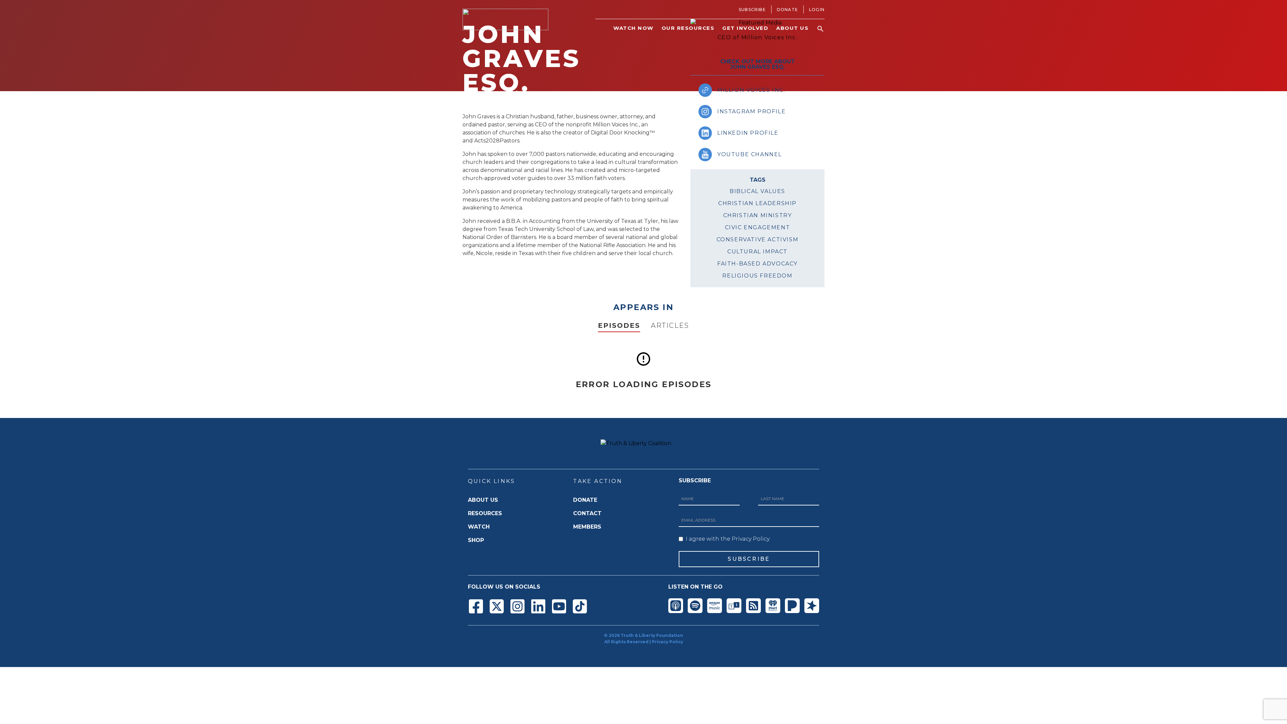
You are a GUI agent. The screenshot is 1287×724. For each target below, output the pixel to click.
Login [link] (816, 9)
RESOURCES (485, 513)
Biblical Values (757, 191)
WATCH (479, 527)
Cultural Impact (757, 251)
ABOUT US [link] (792, 28)
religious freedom (757, 276)
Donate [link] (787, 9)
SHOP (476, 540)
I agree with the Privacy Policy (728, 539)
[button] (820, 29)
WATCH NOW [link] (633, 28)
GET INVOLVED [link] (745, 28)
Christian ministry (757, 215)
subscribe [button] (749, 559)
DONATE (585, 500)
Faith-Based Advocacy (757, 263)
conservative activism (758, 239)
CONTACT (587, 513)
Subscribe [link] (752, 9)
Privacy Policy (667, 641)
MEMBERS (587, 527)
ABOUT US (483, 500)
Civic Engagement (757, 227)
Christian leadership (757, 203)
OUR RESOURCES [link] (688, 28)
